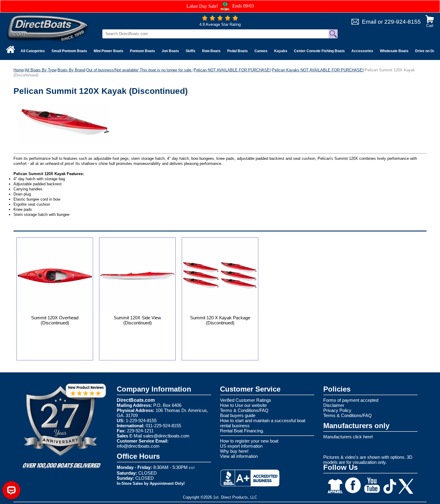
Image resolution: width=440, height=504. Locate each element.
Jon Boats (170, 51)
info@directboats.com (138, 446)
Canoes (261, 51)
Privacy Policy (337, 410)
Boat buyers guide (237, 415)
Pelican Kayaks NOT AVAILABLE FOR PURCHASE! (318, 70)
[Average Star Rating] (220, 19)
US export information (241, 446)
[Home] (10, 49)
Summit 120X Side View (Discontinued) (137, 320)
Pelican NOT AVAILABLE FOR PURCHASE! (232, 70)
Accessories (362, 51)
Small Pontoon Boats (69, 51)
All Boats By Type (40, 70)
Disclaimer (333, 405)
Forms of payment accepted (350, 400)
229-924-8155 (402, 22)
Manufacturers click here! (348, 436)
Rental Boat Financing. (242, 430)
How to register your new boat (249, 440)
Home (18, 70)
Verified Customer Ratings (245, 400)
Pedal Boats (237, 51)
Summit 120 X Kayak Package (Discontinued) (220, 320)
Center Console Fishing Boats (319, 51)
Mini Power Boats (108, 51)
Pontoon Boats (142, 51)
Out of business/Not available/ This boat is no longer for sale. (139, 70)
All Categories (33, 51)
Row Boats (211, 51)
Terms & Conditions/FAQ (244, 410)
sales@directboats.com (166, 435)
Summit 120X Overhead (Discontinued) (54, 320)
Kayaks (280, 51)
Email (369, 22)
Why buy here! (234, 451)
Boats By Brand (71, 70)
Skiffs (190, 51)
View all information (239, 456)
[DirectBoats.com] (48, 28)
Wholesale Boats (394, 51)
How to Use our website (243, 405)
